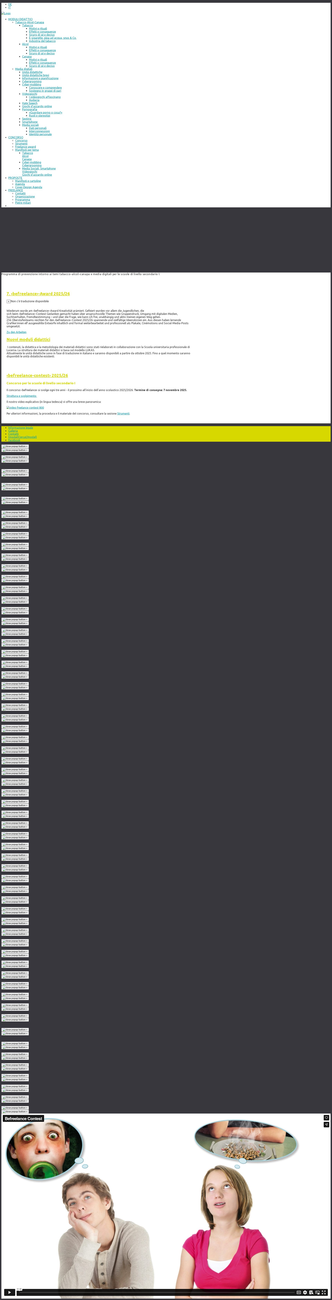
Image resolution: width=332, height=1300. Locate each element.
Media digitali (23, 69)
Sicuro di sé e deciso (42, 53)
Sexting (26, 118)
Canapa (27, 56)
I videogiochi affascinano (45, 96)
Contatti (20, 193)
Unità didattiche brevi (35, 75)
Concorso (21, 140)
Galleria (13, 430)
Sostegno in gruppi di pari (45, 90)
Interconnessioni (39, 131)
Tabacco (27, 25)
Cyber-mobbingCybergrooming (32, 164)
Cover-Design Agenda (28, 187)
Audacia (34, 100)
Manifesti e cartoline (28, 180)
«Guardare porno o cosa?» (45, 112)
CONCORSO (15, 137)
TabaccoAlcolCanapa (27, 156)
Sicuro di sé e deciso (42, 34)
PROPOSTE (15, 177)
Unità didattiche (32, 72)
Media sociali (30, 124)
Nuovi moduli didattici (28, 339)
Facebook (14, 440)
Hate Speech (30, 103)
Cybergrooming (32, 81)
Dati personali (38, 128)
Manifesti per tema (27, 149)
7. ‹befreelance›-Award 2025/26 (38, 293)
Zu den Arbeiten (16, 332)
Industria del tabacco (42, 41)
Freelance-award (25, 146)
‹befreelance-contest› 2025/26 (37, 375)
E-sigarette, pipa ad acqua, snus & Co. (52, 37)
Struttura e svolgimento (22, 395)
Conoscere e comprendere (45, 87)
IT (9, 7)
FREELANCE (15, 190)
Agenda (20, 184)
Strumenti (21, 143)
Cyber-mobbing (31, 84)
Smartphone (30, 121)
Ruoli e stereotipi (39, 115)
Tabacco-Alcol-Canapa (29, 22)
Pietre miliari (23, 202)
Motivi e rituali (38, 28)
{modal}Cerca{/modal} (22, 437)
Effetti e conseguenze (42, 31)
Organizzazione (25, 196)
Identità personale (40, 134)
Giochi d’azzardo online (37, 106)
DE (10, 4)
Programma (22, 199)
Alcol (25, 44)
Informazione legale (20, 427)
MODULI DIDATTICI (20, 19)
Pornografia (29, 109)
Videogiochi (29, 93)
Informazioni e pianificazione (40, 78)
